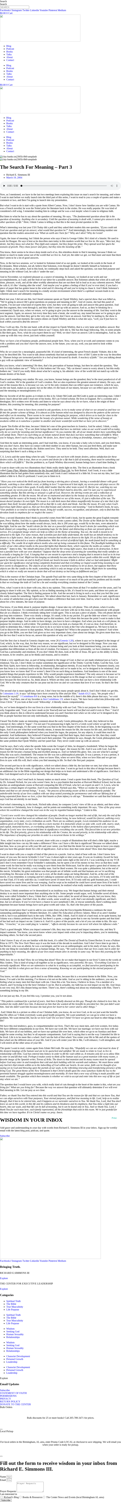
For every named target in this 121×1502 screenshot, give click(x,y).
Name (3, 1476)
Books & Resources (32, 1497)
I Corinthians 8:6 (28, 696)
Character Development (18, 1356)
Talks (9, 54)
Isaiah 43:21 (85, 693)
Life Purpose (12, 1309)
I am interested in (8, 1494)
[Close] (1, 1429)
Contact (10, 60)
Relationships (13, 1337)
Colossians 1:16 (10, 693)
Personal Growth (14, 1359)
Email (3, 1480)
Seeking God (12, 1331)
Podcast (10, 48)
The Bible (11, 1304)
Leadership (11, 1362)
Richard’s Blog (11, 1497)
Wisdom (10, 1328)
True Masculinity (14, 1306)
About (9, 57)
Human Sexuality (15, 1334)
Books (9, 51)
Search (3, 1)
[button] (4, 1378)
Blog (8, 46)
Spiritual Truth (13, 1301)
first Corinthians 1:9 (53, 699)
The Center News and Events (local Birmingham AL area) (75, 1497)
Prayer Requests (8, 1491)
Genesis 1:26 (66, 640)
